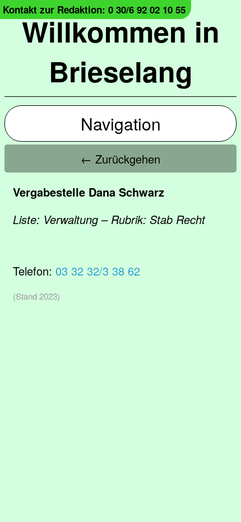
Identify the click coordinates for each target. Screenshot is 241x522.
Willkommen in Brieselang (121, 51)
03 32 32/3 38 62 (97, 271)
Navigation (121, 123)
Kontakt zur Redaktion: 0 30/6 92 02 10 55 (94, 9)
